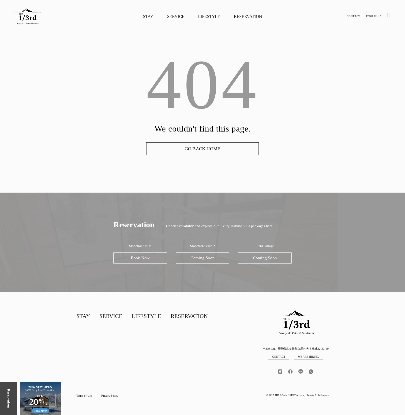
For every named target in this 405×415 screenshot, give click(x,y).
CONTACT (353, 16)
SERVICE (175, 16)
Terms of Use (84, 395)
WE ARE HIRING (308, 356)
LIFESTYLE (209, 16)
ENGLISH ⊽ (374, 16)
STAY (148, 16)
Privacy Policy (109, 395)
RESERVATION (248, 16)
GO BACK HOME (202, 148)
